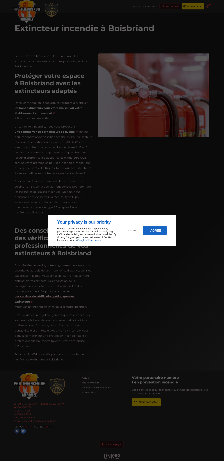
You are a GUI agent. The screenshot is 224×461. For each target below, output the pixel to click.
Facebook (93, 240)
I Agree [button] (155, 230)
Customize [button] (131, 230)
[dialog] (112, 230)
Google (81, 240)
